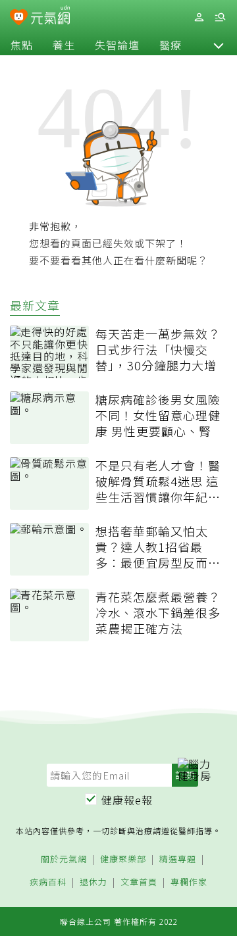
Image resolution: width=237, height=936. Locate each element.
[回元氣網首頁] (50, 17)
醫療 (170, 45)
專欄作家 (189, 882)
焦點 (22, 45)
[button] (218, 45)
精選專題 (177, 859)
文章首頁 (138, 882)
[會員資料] (199, 17)
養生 (64, 45)
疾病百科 (48, 882)
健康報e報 (127, 799)
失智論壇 (117, 45)
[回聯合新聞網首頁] (19, 18)
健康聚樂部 (123, 859)
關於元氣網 (64, 859)
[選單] (220, 17)
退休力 (93, 882)
